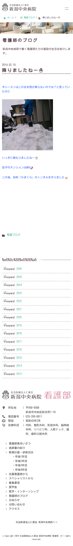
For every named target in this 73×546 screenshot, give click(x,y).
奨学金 (13, 487)
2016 (19, 349)
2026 (19, 268)
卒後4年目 (21, 469)
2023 (19, 293)
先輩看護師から (18, 474)
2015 (19, 357)
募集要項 (14, 482)
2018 (19, 333)
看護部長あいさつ (20, 443)
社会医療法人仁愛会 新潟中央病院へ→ (36, 522)
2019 (19, 325)
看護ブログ (13, 234)
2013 (19, 373)
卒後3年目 (21, 465)
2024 (19, 285)
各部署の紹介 (17, 448)
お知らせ (14, 500)
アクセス (14, 508)
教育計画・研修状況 (21, 452)
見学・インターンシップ (24, 491)
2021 (19, 309)
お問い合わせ (17, 504)
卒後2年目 (21, 461)
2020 (19, 317)
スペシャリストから (21, 478)
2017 (19, 341)
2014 (19, 365)
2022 (19, 301)
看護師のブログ (18, 495)
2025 (19, 277)
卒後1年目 (21, 456)
